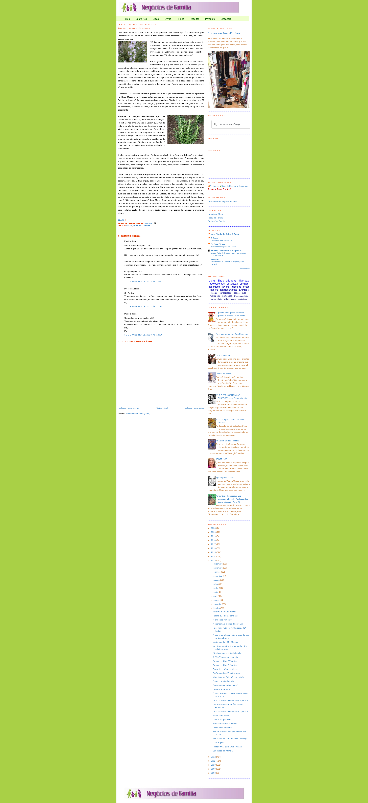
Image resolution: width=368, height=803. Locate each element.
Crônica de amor (223, 373)
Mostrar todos (245, 268)
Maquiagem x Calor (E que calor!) (228, 677)
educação (232, 283)
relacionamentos (228, 290)
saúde (147, 226)
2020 (213, 532)
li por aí (137, 226)
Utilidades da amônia (222, 727)
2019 (213, 536)
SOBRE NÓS (221, 459)
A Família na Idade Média (227, 441)
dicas (129, 226)
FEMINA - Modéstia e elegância (226, 250)
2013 (213, 560)
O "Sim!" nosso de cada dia (225, 657)
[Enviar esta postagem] (154, 224)
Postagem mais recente (128, 408)
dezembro (218, 564)
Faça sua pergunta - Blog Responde (232, 334)
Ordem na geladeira (222, 719)
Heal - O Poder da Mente (221, 240)
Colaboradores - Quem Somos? (222, 201)
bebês (246, 287)
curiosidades (225, 293)
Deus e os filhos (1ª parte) (225, 665)
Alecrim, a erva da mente (134, 28)
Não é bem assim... (222, 715)
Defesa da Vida (241, 296)
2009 (213, 769)
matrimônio (215, 296)
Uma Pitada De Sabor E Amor (225, 234)
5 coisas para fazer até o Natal (224, 33)
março (216, 600)
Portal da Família (215, 218)
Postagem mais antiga (194, 408)
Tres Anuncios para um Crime (223, 247)
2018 (213, 540)
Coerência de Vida (221, 689)
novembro (218, 568)
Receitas (194, 19)
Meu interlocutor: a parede (225, 723)
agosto (216, 580)
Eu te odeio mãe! (223, 355)
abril (215, 596)
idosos (236, 293)
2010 (213, 765)
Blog (127, 19)
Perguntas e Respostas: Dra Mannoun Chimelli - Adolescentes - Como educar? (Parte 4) (232, 499)
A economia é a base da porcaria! (228, 624)
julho (215, 584)
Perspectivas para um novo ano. (227, 747)
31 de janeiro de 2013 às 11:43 (143, 306)
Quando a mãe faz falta (223, 681)
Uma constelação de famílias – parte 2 (230, 700)
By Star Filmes (218, 244)
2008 (213, 773)
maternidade (216, 299)
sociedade (242, 299)
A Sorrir (214, 238)
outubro (217, 572)
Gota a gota (218, 743)
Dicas (156, 19)
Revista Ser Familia (217, 221)
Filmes (180, 19)
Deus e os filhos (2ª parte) (225, 661)
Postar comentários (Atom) (138, 413)
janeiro (216, 608)
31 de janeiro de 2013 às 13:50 (143, 335)
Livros (168, 19)
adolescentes (217, 283)
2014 (213, 556)
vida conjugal (230, 299)
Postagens (214, 186)
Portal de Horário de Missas (225, 669)
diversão (243, 280)
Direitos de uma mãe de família (227, 653)
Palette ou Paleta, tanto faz (225, 616)
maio (215, 592)
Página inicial (162, 408)
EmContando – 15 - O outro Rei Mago (230, 739)
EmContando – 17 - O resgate (226, 673)
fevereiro (217, 604)
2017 (213, 544)
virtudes (244, 283)
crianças (231, 280)
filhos (220, 280)
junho (216, 588)
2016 (213, 548)
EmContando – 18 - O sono (225, 642)
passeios (236, 286)
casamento (214, 286)
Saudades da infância (223, 751)
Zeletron (215, 259)
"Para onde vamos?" (222, 620)
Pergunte (210, 19)
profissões (227, 296)
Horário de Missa (215, 214)
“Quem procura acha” (225, 477)
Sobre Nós (141, 19)
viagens (214, 290)
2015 (213, 552)
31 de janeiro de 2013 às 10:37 (143, 282)
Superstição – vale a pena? (225, 685)
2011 (213, 761)
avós (244, 293)
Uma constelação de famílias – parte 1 (230, 711)
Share (121, 220)
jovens (225, 286)
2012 (213, 757)
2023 (213, 528)
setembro (218, 576)
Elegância (226, 19)
